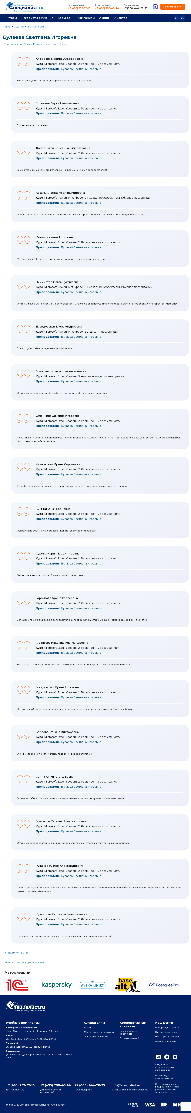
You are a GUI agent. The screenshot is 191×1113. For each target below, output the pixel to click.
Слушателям (94, 1022)
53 (27, 953)
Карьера (64, 18)
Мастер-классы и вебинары (99, 1032)
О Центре (19, 26)
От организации (103, 5)
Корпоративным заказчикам (128, 1032)
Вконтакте (158, 1057)
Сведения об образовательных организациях (164, 1067)
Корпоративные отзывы (45, 44)
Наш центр (164, 1022)
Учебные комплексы (23, 1022)
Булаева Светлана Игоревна (68, 69)
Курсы (12, 18)
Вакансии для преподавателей (164, 1077)
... (6, 953)
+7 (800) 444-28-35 (135, 8)
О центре (120, 18)
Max (175, 1057)
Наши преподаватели (167, 1036)
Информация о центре (167, 1027)
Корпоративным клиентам (133, 1024)
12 (18, 953)
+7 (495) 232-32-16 (79, 8)
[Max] (155, 6)
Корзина (182, 18)
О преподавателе (13, 44)
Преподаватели (35, 26)
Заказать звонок (172, 6)
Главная (7, 26)
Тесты (63, 44)
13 (21, 953)
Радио (9, 1035)
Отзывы (28, 44)
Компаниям (86, 18)
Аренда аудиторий (165, 1041)
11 (16, 953)
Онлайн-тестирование (96, 1036)
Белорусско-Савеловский (21, 1027)
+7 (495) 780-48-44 (107, 8)
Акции (104, 18)
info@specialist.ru (126, 1085)
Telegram (167, 1057)
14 (23, 953)
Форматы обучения (38, 18)
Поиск (176, 18)
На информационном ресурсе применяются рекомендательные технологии (167, 1088)
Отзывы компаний (129, 1038)
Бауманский (13, 1051)
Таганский (12, 1043)
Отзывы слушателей (166, 1032)
